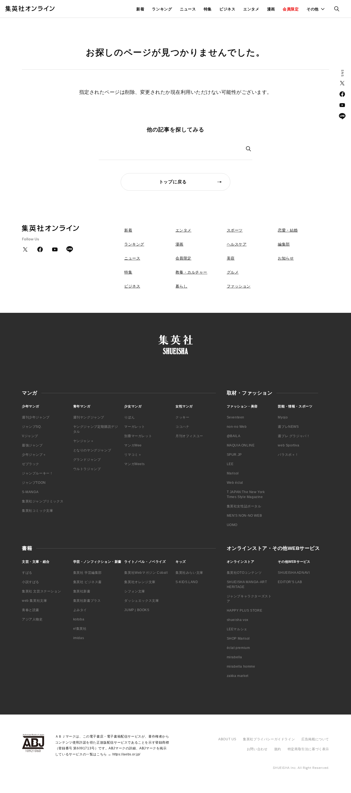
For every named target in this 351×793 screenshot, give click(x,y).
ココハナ (182, 427)
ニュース (188, 9)
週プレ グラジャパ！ (294, 436)
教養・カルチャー (191, 272)
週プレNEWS (288, 427)
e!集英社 (80, 629)
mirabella (234, 657)
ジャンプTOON (34, 483)
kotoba (78, 619)
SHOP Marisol (238, 638)
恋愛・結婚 (288, 230)
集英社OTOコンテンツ (244, 573)
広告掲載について (315, 739)
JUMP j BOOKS (136, 610)
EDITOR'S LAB (290, 582)
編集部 (284, 244)
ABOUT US (227, 739)
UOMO (232, 525)
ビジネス (227, 9)
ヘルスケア (237, 244)
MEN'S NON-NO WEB (244, 516)
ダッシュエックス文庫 (141, 601)
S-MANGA (30, 492)
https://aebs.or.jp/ (126, 754)
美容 (231, 258)
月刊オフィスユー (189, 436)
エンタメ (251, 9)
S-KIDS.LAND (187, 582)
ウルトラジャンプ (87, 469)
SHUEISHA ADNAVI (294, 573)
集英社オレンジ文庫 (139, 582)
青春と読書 (30, 610)
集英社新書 (81, 591)
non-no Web (237, 427)
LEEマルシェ (237, 629)
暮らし (182, 286)
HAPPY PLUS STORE (244, 610)
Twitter (342, 83)
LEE (230, 464)
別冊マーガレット (138, 436)
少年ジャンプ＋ (34, 455)
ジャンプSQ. (32, 427)
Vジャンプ (30, 436)
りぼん (129, 417)
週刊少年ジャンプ (36, 417)
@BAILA (233, 436)
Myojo (283, 417)
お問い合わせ (257, 749)
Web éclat (235, 483)
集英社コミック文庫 (37, 511)
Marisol (233, 473)
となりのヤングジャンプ (92, 450)
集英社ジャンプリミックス (42, 501)
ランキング (162, 9)
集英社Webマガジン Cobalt (146, 573)
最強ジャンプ (32, 445)
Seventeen (235, 417)
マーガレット (134, 427)
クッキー (182, 417)
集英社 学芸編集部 (87, 573)
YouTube (342, 105)
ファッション (239, 286)
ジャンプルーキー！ (37, 473)
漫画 (271, 9)
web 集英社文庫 (34, 601)
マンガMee (133, 445)
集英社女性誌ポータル (244, 506)
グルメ (233, 272)
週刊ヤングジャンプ (88, 417)
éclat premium (238, 648)
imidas (78, 638)
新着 (140, 9)
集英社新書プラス (87, 601)
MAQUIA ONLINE (241, 445)
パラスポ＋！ (288, 455)
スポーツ (235, 230)
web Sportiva (288, 445)
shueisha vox (237, 620)
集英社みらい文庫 (189, 573)
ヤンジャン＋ (83, 441)
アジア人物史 (32, 619)
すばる (27, 573)
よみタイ (80, 610)
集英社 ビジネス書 (87, 582)
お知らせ (286, 258)
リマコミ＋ (132, 455)
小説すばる (30, 582)
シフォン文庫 (134, 591)
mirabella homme (241, 666)
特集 (208, 9)
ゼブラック (30, 464)
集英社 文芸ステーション (41, 591)
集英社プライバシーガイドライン (269, 739)
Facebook (342, 94)
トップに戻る (173, 181)
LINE (342, 116)
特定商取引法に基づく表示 (308, 749)
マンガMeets (134, 464)
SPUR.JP (234, 455)
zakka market (237, 676)
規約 (277, 749)
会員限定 (291, 9)
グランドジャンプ (87, 460)
